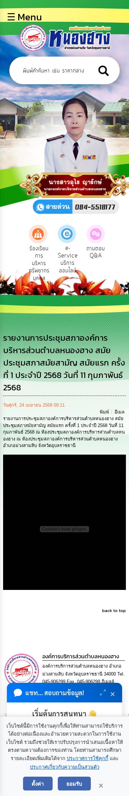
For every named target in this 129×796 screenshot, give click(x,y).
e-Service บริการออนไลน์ (68, 259)
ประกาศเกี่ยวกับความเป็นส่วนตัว (64, 767)
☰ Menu (24, 17)
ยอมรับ (74, 783)
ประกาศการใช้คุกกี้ (87, 758)
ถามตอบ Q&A (96, 252)
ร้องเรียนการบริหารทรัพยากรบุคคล (39, 263)
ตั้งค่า (38, 783)
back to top (114, 610)
